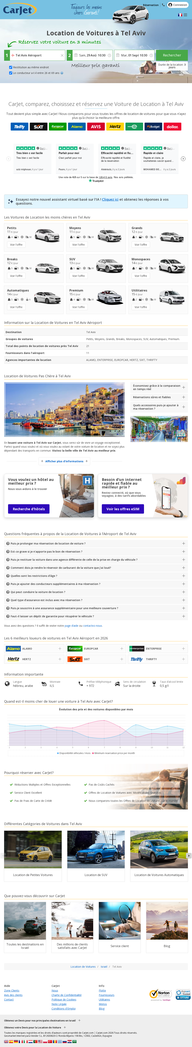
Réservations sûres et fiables (152, 397)
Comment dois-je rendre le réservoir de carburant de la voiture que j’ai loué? (61, 567)
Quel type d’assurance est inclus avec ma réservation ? (46, 600)
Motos (103, 1004)
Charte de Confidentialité (67, 995)
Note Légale (59, 1004)
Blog (101, 1008)
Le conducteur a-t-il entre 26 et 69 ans (36, 73)
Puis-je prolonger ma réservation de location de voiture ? (48, 543)
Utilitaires (104, 999)
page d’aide (71, 625)
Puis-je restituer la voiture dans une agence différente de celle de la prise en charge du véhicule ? (74, 559)
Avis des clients (13, 995)
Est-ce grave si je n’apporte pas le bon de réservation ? (46, 551)
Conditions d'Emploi (64, 1008)
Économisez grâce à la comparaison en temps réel (156, 387)
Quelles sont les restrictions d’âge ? (34, 576)
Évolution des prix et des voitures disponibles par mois (96, 709)
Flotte (102, 990)
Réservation (151, 5)
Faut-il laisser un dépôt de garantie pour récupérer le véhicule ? (52, 616)
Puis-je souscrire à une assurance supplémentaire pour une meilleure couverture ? (64, 608)
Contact (9, 999)
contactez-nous (92, 625)
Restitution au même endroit (31, 67)
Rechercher (172, 55)
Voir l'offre (16, 244)
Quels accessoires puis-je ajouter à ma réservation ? (155, 406)
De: (13, 52)
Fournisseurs (106, 995)
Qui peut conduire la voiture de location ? (38, 592)
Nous (55, 990)
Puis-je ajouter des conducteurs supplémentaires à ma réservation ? (55, 584)
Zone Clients (11, 990)
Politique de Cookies (64, 999)
